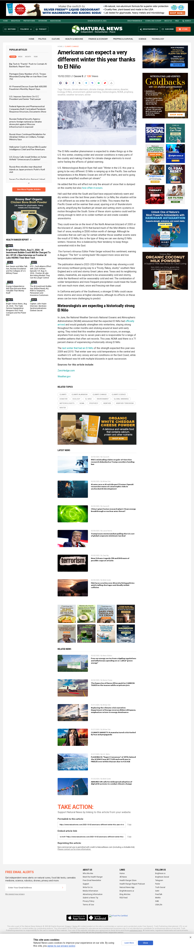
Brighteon (15, 21)
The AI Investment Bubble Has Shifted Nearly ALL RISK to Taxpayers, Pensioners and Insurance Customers (40, 290)
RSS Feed (123, 898)
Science (142, 39)
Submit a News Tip (90, 898)
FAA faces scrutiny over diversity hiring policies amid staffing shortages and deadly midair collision (112, 585)
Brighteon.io (160, 873)
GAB (157, 901)
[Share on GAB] (99, 83)
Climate (67, 89)
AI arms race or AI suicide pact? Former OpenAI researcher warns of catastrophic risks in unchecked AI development (112, 486)
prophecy (128, 92)
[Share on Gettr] (105, 83)
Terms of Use (88, 905)
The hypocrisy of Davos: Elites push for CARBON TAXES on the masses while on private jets (113, 684)
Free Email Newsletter (92, 880)
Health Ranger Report (17, 239)
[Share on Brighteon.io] (67, 83)
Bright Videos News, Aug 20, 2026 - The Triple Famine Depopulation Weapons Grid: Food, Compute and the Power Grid (16, 309)
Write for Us (88, 887)
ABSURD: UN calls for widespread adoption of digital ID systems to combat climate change (111, 783)
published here (135, 930)
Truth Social (160, 887)
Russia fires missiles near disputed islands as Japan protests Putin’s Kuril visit (27, 169)
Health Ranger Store (128, 880)
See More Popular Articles (29, 189)
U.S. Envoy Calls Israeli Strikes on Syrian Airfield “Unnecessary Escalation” (28, 158)
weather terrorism (75, 94)
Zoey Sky (106, 555)
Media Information (90, 891)
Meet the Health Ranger (93, 877)
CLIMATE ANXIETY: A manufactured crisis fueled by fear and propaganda (113, 733)
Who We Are (88, 873)
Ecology (61, 92)
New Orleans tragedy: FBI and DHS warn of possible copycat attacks (110, 559)
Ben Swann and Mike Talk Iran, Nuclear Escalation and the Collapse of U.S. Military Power (16, 269)
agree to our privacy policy (61, 945)
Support (86, 884)
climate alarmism (80, 89)
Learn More (129, 943)
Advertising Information (92, 894)
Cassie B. (79, 76)
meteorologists (109, 92)
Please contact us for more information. (74, 849)
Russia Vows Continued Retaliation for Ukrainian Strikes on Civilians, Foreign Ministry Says (27, 137)
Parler (157, 884)
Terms (74, 926)
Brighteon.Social (162, 877)
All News (123, 877)
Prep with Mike (29, 21)
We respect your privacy (15, 894)
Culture (56, 39)
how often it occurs (92, 187)
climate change (96, 89)
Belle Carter (107, 580)
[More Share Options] (112, 83)
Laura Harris (107, 531)
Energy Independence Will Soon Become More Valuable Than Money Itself (16, 289)
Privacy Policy (88, 901)
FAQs (177, 21)
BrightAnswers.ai (134, 21)
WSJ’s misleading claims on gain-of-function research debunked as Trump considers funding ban (112, 461)
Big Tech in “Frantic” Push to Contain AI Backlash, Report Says (28, 65)
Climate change (72, 46)
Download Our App (153, 21)
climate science (112, 89)
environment (79, 92)
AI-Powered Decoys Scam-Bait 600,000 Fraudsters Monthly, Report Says (28, 87)
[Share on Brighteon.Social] (61, 83)
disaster (124, 89)
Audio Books (55, 21)
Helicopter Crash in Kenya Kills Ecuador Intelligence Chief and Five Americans (28, 148)
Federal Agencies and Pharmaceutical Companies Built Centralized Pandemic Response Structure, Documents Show (27, 109)
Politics (42, 39)
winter (88, 94)
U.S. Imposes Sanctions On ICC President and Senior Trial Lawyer (25, 97)
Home (5, 21)
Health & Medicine (74, 39)
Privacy (68, 926)
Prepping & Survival (123, 39)
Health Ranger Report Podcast (132, 884)
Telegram (159, 880)
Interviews (42, 21)
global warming (93, 92)
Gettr (157, 891)
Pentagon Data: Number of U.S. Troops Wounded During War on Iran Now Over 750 (28, 76)
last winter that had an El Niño (77, 348)
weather (61, 94)
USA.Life (158, 905)
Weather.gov (64, 376)
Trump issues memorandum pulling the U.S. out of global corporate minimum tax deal (112, 535)
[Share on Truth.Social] (92, 83)
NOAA (120, 92)
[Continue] (62, 887)
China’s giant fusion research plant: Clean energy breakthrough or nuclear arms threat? (113, 510)
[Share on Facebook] (73, 83)
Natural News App (127, 887)
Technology (158, 39)
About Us (168, 21)
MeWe (158, 898)
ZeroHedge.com (66, 370)
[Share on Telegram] (86, 83)
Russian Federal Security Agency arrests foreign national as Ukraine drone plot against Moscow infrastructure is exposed (25, 123)
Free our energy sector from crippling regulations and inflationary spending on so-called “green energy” (113, 660)
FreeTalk (158, 894)
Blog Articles (125, 894)
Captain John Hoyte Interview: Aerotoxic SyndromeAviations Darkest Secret (38, 307)
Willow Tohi (107, 481)
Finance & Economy (98, 39)
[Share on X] (80, 83)
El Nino (69, 92)
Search (188, 21)
